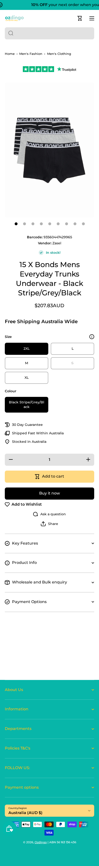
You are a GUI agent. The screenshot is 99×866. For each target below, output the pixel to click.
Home (10, 54)
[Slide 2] (24, 223)
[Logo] (14, 18)
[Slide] (91, 336)
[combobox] (49, 33)
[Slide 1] (16, 223)
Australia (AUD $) (25, 812)
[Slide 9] (83, 223)
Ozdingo (41, 842)
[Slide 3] (32, 223)
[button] (79, 18)
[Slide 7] (66, 223)
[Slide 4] (41, 223)
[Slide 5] (49, 223)
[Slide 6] (58, 223)
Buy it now (49, 493)
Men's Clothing (59, 54)
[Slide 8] (75, 223)
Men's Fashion (30, 54)
